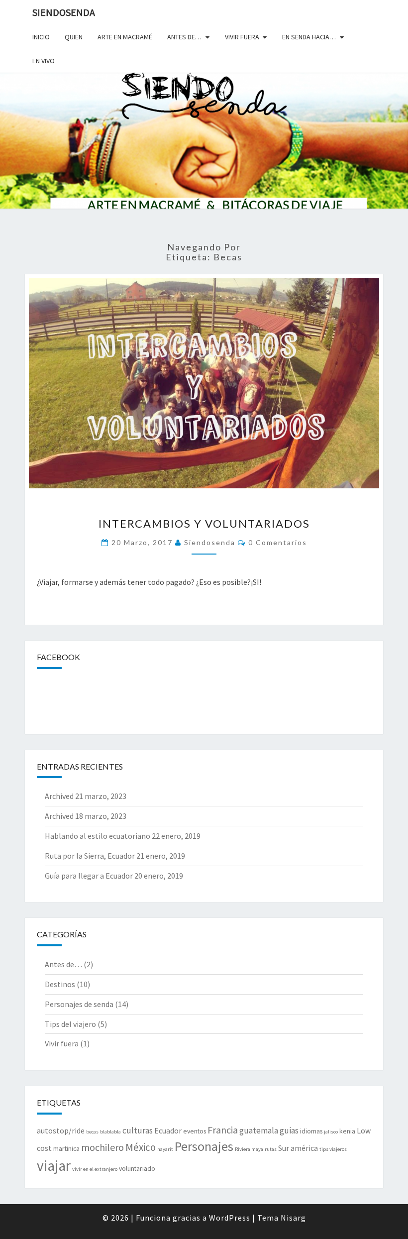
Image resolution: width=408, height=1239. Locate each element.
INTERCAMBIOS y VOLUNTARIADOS (204, 523)
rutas (271, 1149)
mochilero (102, 1147)
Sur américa (298, 1148)
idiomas (311, 1130)
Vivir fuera (242, 36)
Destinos (60, 984)
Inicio (41, 36)
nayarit (165, 1149)
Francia (222, 1130)
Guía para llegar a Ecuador (89, 876)
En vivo (43, 60)
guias (289, 1130)
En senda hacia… (309, 36)
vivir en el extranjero (94, 1169)
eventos (194, 1130)
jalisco (331, 1131)
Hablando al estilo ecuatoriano (97, 836)
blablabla (110, 1131)
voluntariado (137, 1168)
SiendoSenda (63, 12)
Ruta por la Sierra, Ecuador (90, 856)
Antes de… (184, 36)
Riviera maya (249, 1149)
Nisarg (293, 1218)
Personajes (204, 1146)
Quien (74, 36)
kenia (347, 1130)
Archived (59, 796)
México (140, 1147)
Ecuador (168, 1130)
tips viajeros (333, 1149)
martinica (66, 1148)
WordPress (229, 1218)
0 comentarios (277, 542)
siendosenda (209, 542)
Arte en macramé (125, 36)
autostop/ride (61, 1130)
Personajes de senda (79, 1004)
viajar (54, 1165)
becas (92, 1131)
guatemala (258, 1130)
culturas (137, 1130)
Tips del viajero (70, 1024)
